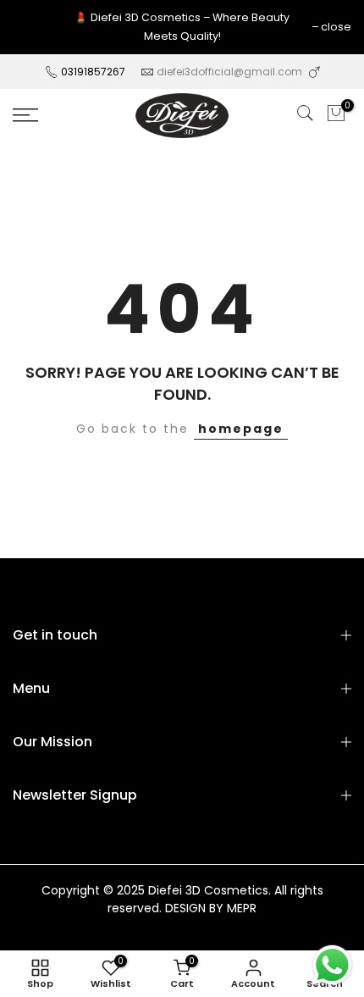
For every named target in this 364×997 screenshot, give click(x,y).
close (336, 26)
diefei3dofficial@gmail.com (229, 71)
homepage (241, 428)
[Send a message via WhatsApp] (332, 965)
